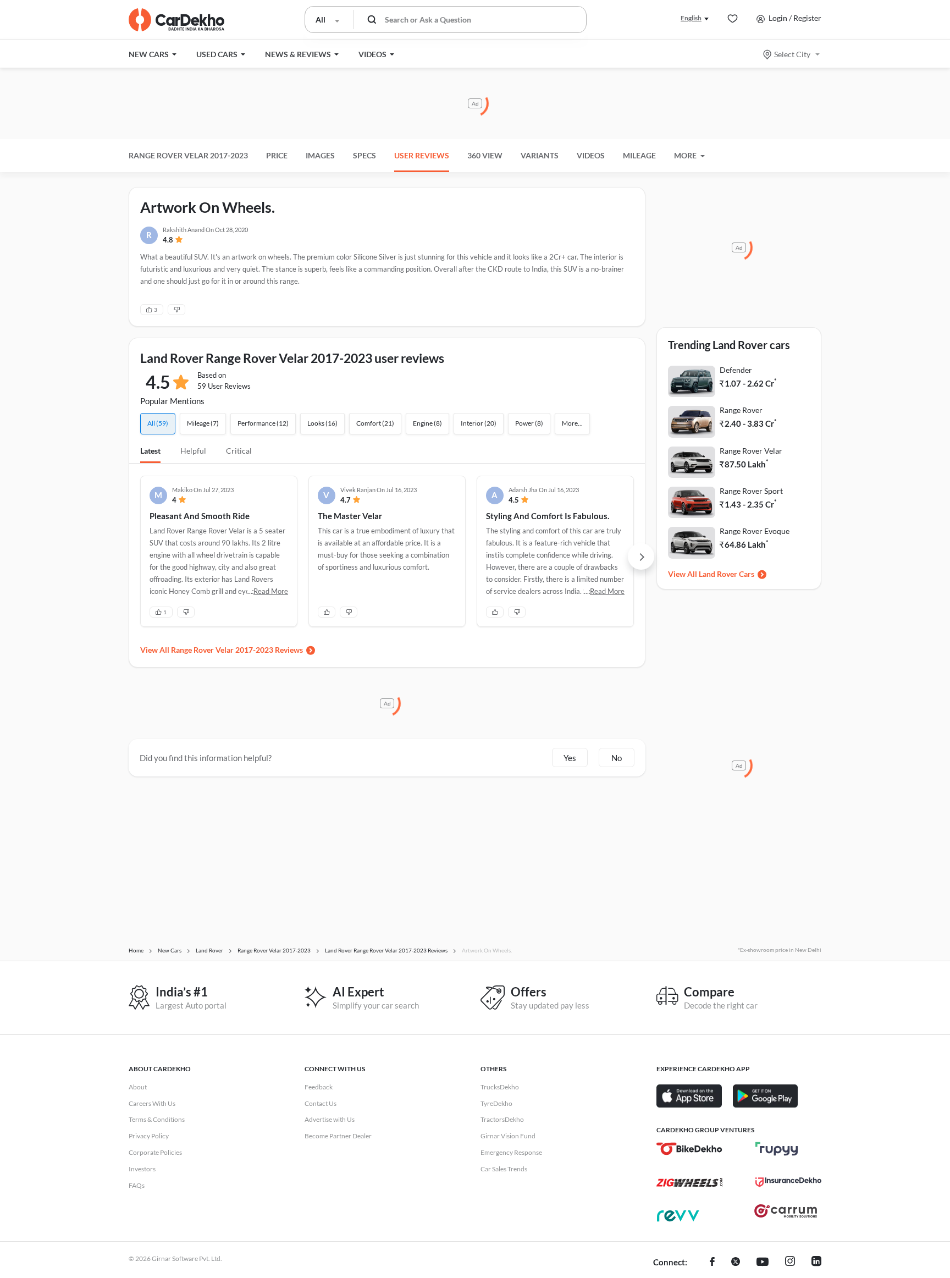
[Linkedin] (816, 1262)
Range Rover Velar (751, 450)
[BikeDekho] (689, 1149)
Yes (570, 758)
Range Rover (741, 410)
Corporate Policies (155, 1152)
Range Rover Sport (751, 490)
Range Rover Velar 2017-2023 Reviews (237, 649)
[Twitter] (735, 1262)
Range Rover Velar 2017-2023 (188, 155)
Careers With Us (152, 1103)
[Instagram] (790, 1262)
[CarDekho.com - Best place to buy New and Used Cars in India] (176, 19)
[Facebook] (712, 1262)
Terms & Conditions (157, 1119)
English (691, 18)
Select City (792, 54)
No (616, 758)
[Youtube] (762, 1262)
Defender (736, 369)
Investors (142, 1169)
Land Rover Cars (726, 574)
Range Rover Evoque (754, 531)
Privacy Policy (149, 1136)
